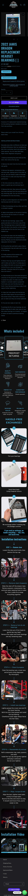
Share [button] (4, 320)
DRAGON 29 (6, 71)
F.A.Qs (5, 873)
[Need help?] (24, 892)
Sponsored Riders (8, 870)
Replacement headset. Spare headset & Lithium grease (14, 85)
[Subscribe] (22, 884)
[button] (3, 5)
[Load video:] (14, 846)
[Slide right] (17, 39)
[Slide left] (10, 39)
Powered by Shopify (19, 895)
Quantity (3, 89)
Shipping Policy (7, 863)
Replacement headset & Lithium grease (14, 81)
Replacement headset (9, 77)
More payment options (14, 106)
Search (5, 859)
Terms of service (7, 866)
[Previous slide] (2, 348)
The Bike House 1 (11, 895)
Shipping (9, 66)
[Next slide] (26, 348)
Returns (5, 877)
